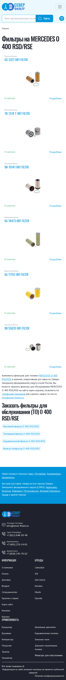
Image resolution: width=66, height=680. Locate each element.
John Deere (40, 579)
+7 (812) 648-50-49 (17, 535)
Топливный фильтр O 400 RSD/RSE (21, 433)
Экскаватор (7, 657)
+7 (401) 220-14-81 (17, 544)
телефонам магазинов (13, 393)
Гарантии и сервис (10, 598)
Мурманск (17, 490)
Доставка (6, 579)
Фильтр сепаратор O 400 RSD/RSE (21, 448)
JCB (36, 573)
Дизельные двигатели (45, 627)
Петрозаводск (31, 490)
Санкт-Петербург (37, 473)
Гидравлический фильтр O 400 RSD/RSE (24, 441)
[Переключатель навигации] (60, 7)
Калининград (54, 473)
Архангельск (8, 477)
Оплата (5, 573)
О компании (7, 567)
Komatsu (39, 586)
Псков (5, 494)
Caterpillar (40, 567)
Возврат (5, 586)
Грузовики (6, 633)
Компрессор (7, 639)
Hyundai (38, 598)
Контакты (6, 610)
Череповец (51, 487)
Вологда (6, 490)
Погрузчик (7, 645)
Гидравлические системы (46, 633)
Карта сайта (7, 604)
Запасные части (42, 639)
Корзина (6, 616)
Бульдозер (7, 627)
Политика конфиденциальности (49, 675)
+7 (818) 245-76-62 (17, 553)
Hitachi (38, 592)
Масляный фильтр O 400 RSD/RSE (21, 426)
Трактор (5, 651)
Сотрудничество (9, 592)
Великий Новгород (50, 490)
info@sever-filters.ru (13, 397)
